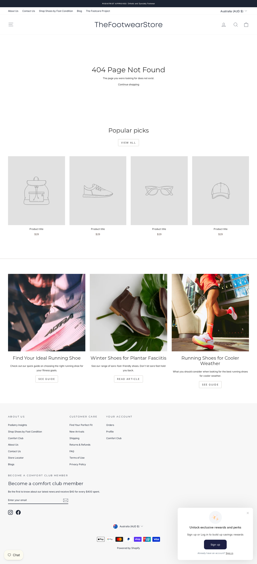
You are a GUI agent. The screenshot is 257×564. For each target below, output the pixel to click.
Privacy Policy (77, 464)
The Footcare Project (98, 10)
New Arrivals (76, 431)
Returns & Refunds (79, 444)
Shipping (74, 438)
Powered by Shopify (128, 548)
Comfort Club (15, 438)
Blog (79, 10)
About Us (13, 10)
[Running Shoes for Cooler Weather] (210, 312)
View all (128, 142)
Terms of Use (77, 457)
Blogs (11, 464)
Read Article (128, 378)
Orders (110, 424)
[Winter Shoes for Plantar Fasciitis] (128, 312)
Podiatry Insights (17, 424)
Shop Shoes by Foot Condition (56, 10)
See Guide (46, 378)
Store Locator (16, 457)
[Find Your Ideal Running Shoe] (46, 312)
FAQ (71, 451)
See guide (210, 384)
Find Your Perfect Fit (81, 424)
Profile (110, 431)
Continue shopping (128, 84)
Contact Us (28, 10)
